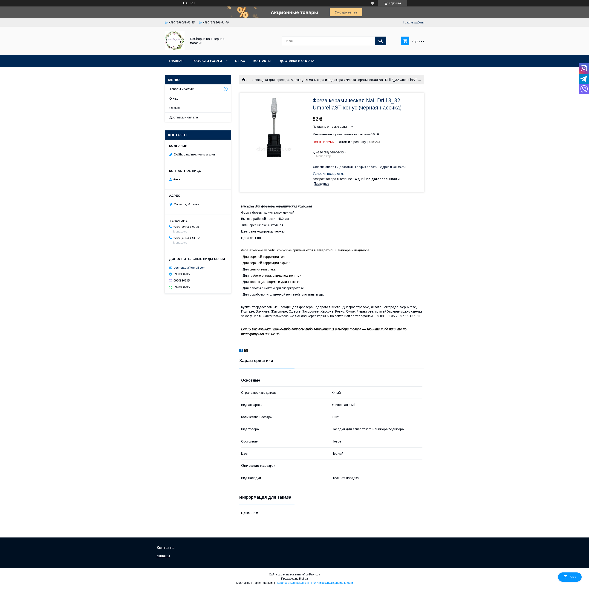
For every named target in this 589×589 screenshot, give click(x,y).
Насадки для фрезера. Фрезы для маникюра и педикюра (299, 80)
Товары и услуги (207, 61)
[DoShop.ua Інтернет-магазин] (175, 49)
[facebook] (241, 351)
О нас (240, 61)
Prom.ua (314, 574)
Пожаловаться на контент (292, 582)
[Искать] (380, 41)
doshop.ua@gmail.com (189, 267)
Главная (176, 61)
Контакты (262, 61)
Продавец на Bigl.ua (294, 578)
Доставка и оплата (297, 61)
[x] (246, 351)
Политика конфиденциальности (332, 582)
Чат (573, 577)
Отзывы (175, 108)
